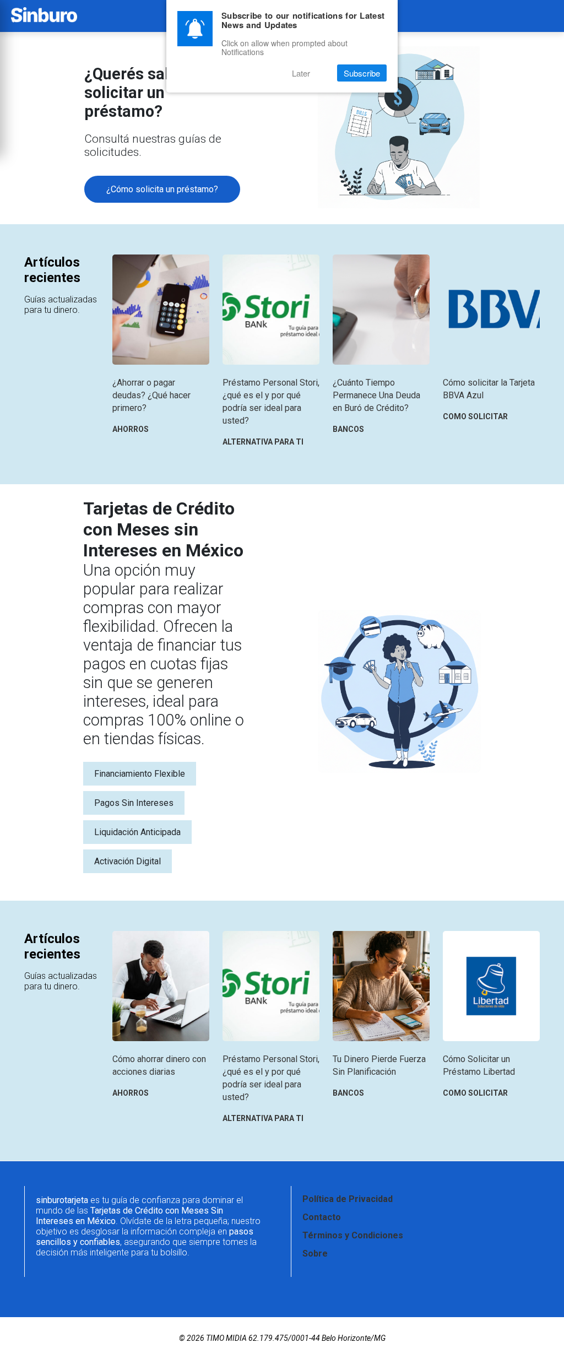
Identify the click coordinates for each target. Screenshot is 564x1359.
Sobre (315, 1253)
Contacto (321, 1217)
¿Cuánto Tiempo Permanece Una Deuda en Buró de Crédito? (376, 395)
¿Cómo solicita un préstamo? (162, 189)
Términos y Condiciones (352, 1235)
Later (301, 73)
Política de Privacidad (347, 1199)
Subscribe (362, 73)
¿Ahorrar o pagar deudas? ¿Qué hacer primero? (151, 395)
